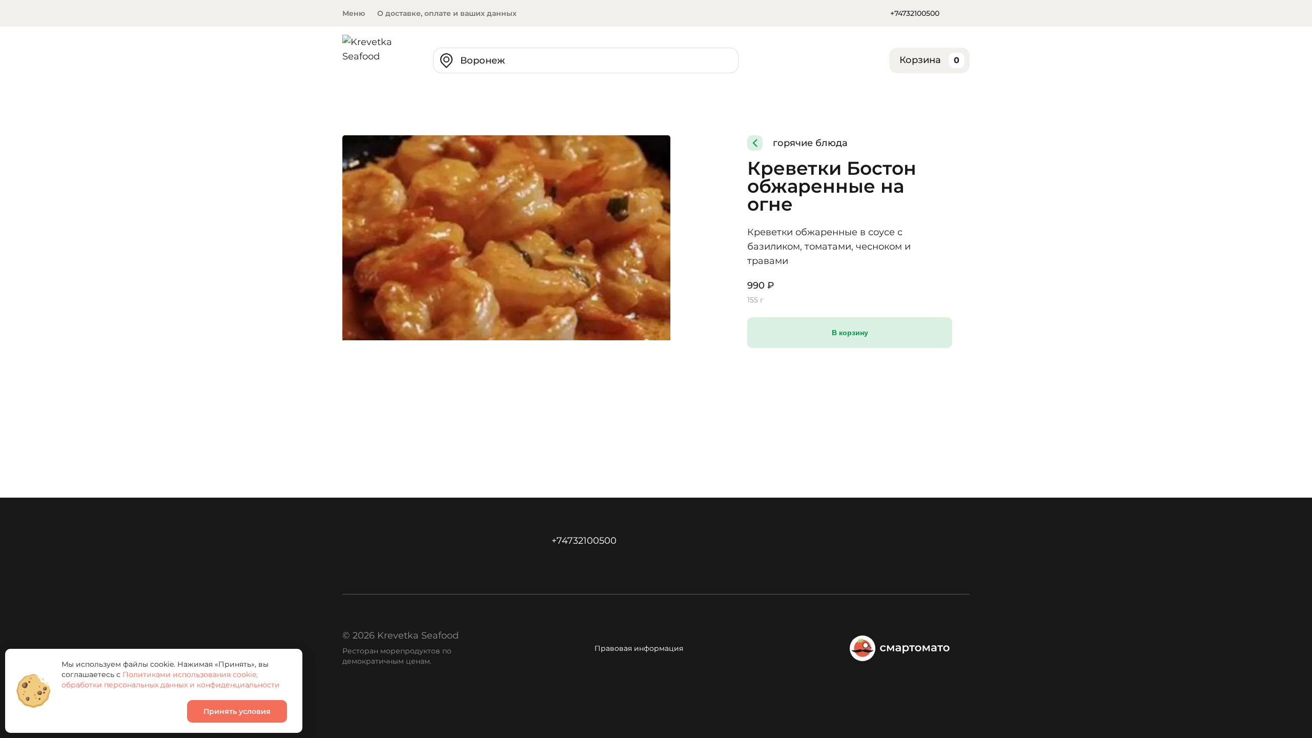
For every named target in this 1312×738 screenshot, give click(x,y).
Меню (353, 13)
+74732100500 (914, 13)
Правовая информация (638, 648)
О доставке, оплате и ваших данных (447, 13)
